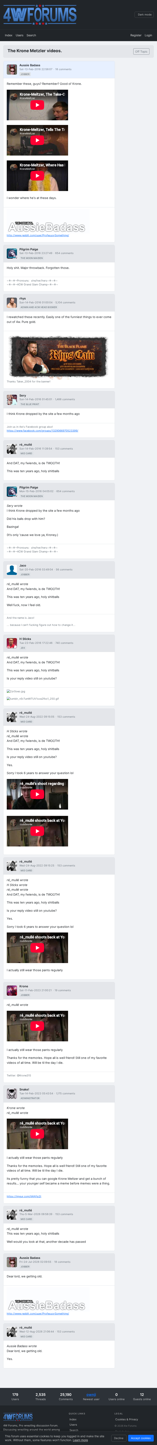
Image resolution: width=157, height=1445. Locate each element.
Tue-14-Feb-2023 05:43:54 (36, 1093)
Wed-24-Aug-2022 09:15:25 (36, 865)
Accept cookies (141, 1438)
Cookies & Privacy (126, 1419)
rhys (22, 298)
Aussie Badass (29, 65)
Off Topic (141, 51)
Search (31, 35)
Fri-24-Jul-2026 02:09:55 (35, 1261)
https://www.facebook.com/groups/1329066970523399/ (42, 430)
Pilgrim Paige (28, 249)
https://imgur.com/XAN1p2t (24, 1196)
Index (8, 35)
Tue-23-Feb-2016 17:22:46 (36, 642)
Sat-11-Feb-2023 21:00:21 (35, 990)
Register (135, 35)
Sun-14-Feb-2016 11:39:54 (35, 448)
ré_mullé (25, 444)
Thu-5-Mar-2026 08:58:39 (35, 1214)
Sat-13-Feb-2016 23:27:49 (35, 253)
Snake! (24, 1089)
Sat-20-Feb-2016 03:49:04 (36, 569)
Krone (23, 986)
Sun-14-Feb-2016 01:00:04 (36, 302)
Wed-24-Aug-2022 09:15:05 (36, 716)
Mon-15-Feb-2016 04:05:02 (36, 491)
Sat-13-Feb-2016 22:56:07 (35, 69)
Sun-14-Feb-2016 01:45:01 (35, 399)
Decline (118, 1438)
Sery (22, 395)
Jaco (22, 565)
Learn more (80, 1440)
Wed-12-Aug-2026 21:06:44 (36, 1331)
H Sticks (25, 639)
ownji (91, 1394)
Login (148, 35)
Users (19, 35)
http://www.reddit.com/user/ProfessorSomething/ (38, 235)
